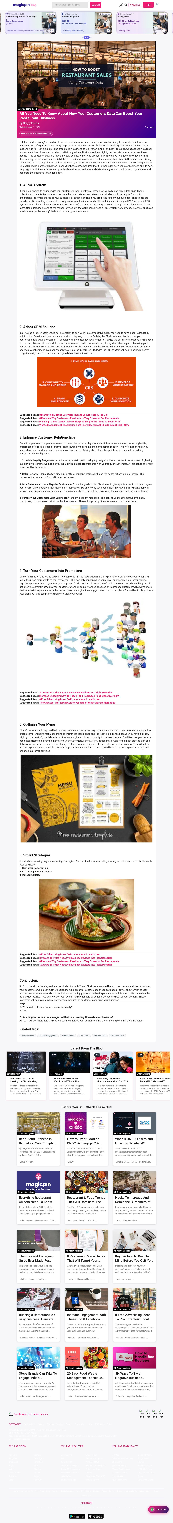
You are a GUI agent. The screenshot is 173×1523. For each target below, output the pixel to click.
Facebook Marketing (87, 1337)
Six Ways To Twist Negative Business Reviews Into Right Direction (75, 692)
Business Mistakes (45, 1337)
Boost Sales (84, 1036)
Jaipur (11, 1466)
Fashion (50, 1424)
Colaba (89, 1473)
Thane (37, 1473)
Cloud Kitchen (26, 1162)
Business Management (37, 1220)
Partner (112, 1491)
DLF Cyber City (67, 1462)
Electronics (80, 1424)
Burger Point (143, 1458)
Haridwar (38, 1480)
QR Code (120, 1396)
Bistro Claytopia (145, 1455)
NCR (36, 1466)
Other (109, 1424)
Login (148, 4)
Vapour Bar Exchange (121, 1469)
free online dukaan (37, 1414)
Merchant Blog (130, 1220)
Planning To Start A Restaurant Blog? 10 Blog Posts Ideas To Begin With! (79, 421)
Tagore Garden (92, 1480)
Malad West (66, 1476)
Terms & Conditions (83, 1491)
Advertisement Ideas (135, 1337)
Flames (141, 1462)
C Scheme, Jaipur (93, 1469)
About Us (29, 1491)
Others (132, 1507)
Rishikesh (13, 1476)
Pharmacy (100, 1424)
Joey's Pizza (117, 1476)
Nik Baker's (117, 1462)
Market (23, 1279)
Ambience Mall (92, 1462)
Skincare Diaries (68, 1036)
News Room (18, 1491)
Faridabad (38, 1462)
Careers (156, 1491)
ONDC (71, 1162)
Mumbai (37, 1469)
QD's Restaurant (119, 1480)
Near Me (55, 1491)
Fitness (69, 1424)
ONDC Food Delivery (141, 1162)
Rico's (140, 1476)
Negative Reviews (135, 1396)
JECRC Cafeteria (145, 1469)
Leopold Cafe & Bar (146, 1473)
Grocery (59, 1424)
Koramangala (66, 1455)
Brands (119, 1491)
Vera (147, 1491)
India (22, 1220)
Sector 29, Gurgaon (94, 1458)
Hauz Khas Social (145, 1480)
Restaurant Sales (117, 1036)
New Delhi (13, 1455)
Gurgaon (37, 1455)
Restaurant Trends (77, 1220)
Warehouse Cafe (145, 1466)
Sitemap (96, 1491)
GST (52, 1220)
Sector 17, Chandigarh (95, 1466)
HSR (62, 1458)
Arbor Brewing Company (122, 1458)
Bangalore (13, 1458)
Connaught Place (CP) (95, 1476)
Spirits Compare (67, 1491)
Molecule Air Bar (119, 1466)
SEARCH (96, 5)
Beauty (41, 1424)
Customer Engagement (47, 1036)
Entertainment (13, 1074)
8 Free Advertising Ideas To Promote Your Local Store (69, 699)
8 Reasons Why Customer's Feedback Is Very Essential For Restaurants (79, 418)
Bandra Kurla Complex (70, 1473)
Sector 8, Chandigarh (70, 1466)
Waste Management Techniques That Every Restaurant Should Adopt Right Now (84, 425)
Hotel (90, 1424)
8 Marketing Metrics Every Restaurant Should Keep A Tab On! (73, 414)
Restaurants (30, 1424)
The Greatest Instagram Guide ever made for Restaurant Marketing (77, 702)
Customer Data (99, 1036)
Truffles (115, 1455)
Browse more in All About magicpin (36, 133)
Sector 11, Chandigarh (70, 1469)
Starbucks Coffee (120, 1473)
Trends (91, 1220)
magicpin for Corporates (134, 1491)
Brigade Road (91, 1455)
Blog (48, 1491)
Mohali (11, 1469)
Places (104, 1491)
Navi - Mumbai (15, 1473)
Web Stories (86, 1496)
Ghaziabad (13, 1462)
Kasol (11, 1480)
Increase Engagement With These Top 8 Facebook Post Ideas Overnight (79, 695)
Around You (39, 1491)
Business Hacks (28, 1036)
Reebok (71, 1279)
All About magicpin (27, 109)
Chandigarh (39, 1458)
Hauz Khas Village (68, 1480)
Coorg (36, 1476)
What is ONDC (122, 1162)
